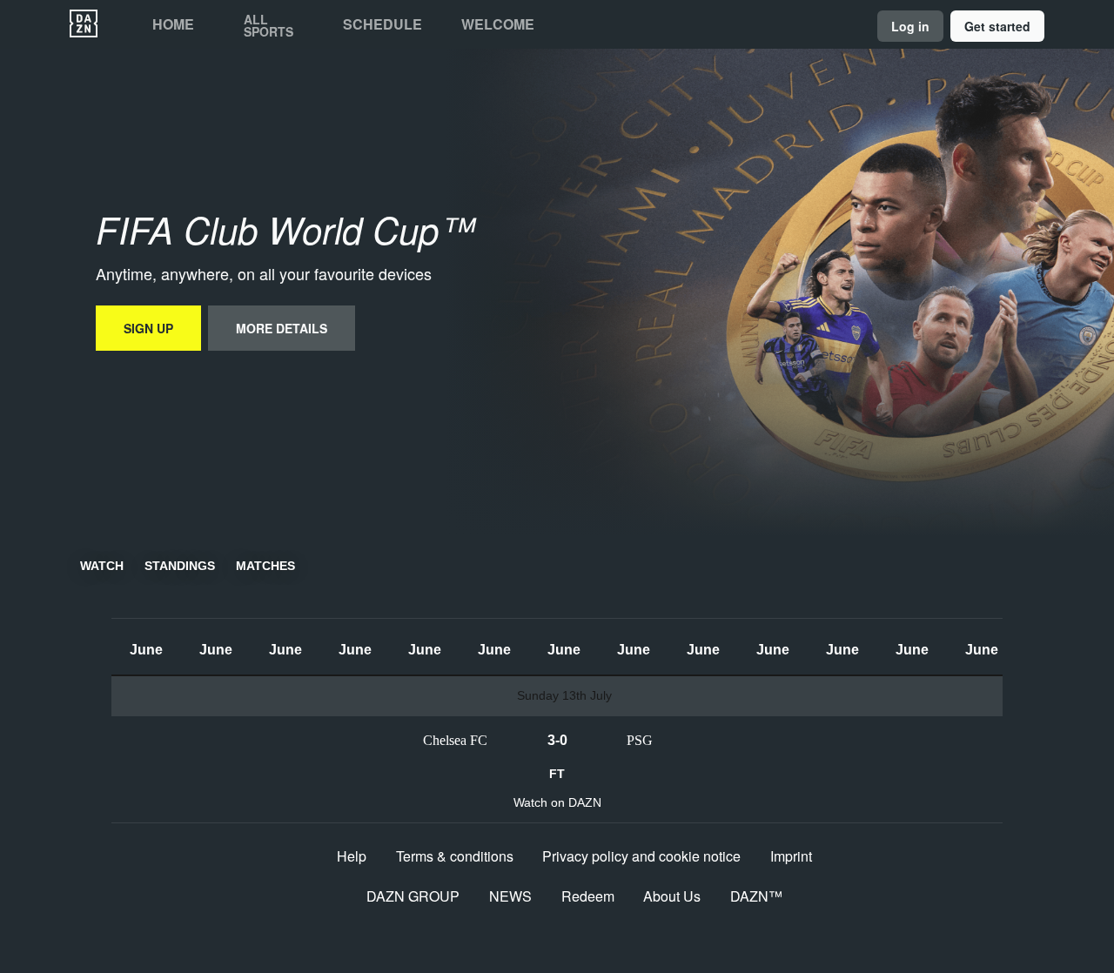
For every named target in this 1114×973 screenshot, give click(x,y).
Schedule (382, 24)
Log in (910, 26)
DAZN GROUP (413, 896)
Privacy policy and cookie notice (641, 856)
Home (173, 24)
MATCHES (265, 566)
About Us (672, 896)
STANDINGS (179, 566)
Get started (997, 26)
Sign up (148, 328)
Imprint (791, 856)
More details (281, 328)
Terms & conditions (454, 856)
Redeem (587, 896)
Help (351, 856)
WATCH (102, 566)
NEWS (510, 896)
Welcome (497, 24)
